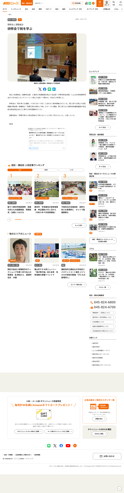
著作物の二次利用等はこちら (102, 317)
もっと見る (78, 225)
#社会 (11, 124)
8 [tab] (64, 219)
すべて (5, 9)
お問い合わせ (109, 456)
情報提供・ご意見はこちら (101, 313)
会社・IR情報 (8, 455)
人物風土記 (106, 9)
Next (85, 219)
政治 (56, 9)
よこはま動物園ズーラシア (101, 350)
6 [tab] (51, 219)
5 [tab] (44, 219)
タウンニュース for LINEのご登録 (28, 431)
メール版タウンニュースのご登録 (58, 431)
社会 (33, 9)
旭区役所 (95, 343)
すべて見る (102, 127)
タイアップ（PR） (93, 9)
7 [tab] (57, 219)
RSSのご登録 (99, 434)
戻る (10, 14)
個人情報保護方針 (8, 458)
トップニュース (16, 9)
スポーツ (48, 9)
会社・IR (107, 5)
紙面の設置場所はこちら (100, 326)
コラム (116, 9)
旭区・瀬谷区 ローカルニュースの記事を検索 (102, 240)
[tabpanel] (47, 58)
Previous (9, 219)
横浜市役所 (96, 347)
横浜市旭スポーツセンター (101, 354)
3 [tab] (31, 219)
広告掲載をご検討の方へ (23, 455)
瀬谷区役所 (96, 361)
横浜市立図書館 (97, 358)
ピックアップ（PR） (76, 9)
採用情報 (37, 455)
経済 (63, 9)
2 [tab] (24, 219)
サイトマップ (29, 458)
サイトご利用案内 (19, 458)
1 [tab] (18, 219)
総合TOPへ (38, 3)
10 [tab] (77, 219)
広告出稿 (77, 3)
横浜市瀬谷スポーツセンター (101, 365)
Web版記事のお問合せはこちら (103, 331)
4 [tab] (37, 219)
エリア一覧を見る (76, 285)
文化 (26, 9)
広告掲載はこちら (98, 322)
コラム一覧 (102, 287)
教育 (40, 9)
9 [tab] (70, 219)
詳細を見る (99, 419)
